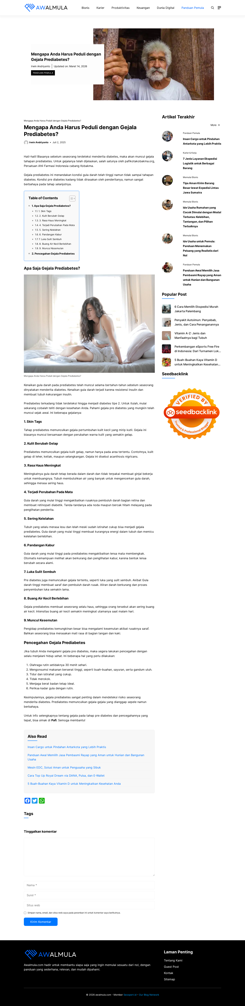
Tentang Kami (173, 960)
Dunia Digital (165, 8)
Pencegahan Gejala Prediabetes (55, 253)
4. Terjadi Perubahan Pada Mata (57, 225)
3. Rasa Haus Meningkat (52, 220)
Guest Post (171, 966)
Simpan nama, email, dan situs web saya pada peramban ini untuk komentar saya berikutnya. (74, 912)
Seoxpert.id (130, 994)
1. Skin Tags (45, 211)
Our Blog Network (149, 994)
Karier (100, 8)
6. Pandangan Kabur (50, 234)
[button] (212, 7)
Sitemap (169, 979)
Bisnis (85, 8)
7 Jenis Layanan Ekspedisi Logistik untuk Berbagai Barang (200, 163)
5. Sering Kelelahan (50, 229)
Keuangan (143, 8)
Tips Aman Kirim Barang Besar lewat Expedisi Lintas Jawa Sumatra (201, 187)
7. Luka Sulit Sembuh (50, 239)
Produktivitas (120, 8)
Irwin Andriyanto (40, 66)
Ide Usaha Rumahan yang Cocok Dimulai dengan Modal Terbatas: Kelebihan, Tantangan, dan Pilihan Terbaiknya (202, 217)
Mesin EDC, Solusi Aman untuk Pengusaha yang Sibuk (64, 767)
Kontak (168, 973)
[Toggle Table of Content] (71, 198)
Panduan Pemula (193, 8)
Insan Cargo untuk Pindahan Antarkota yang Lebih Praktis (67, 747)
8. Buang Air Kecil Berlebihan (55, 243)
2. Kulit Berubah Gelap (51, 215)
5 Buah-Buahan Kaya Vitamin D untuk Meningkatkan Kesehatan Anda (74, 783)
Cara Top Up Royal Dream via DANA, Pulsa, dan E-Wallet (66, 775)
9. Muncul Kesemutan (51, 248)
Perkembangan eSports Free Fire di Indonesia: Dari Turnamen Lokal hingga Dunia (198, 351)
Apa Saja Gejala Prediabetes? (52, 205)
